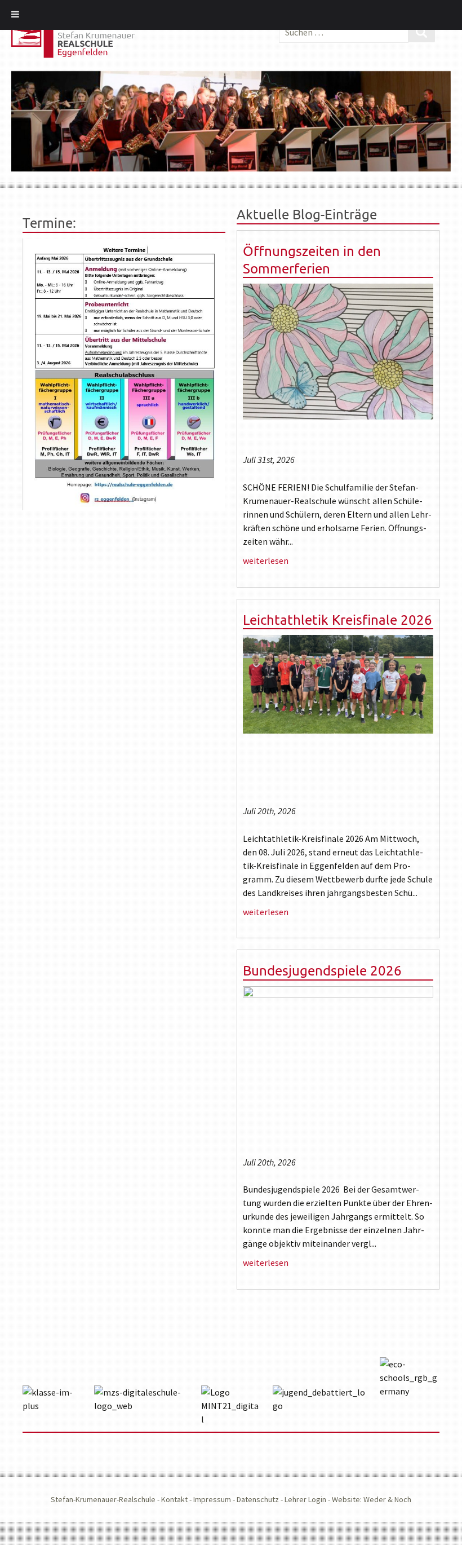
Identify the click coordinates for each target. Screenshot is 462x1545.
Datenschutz (258, 1499)
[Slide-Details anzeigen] (231, 121)
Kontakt (174, 1499)
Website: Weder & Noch (371, 1499)
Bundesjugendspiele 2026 (322, 970)
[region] (231, 121)
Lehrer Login (305, 1499)
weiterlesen (265, 560)
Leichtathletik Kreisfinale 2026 (337, 619)
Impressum (212, 1499)
